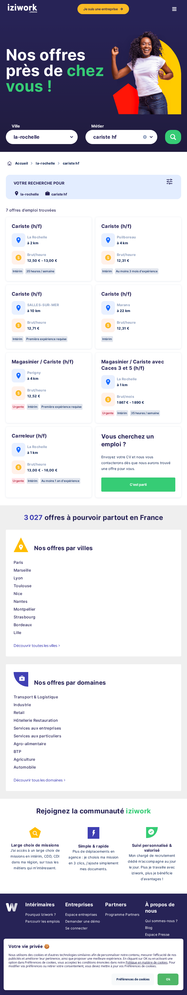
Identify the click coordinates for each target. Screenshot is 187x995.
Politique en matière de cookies (147, 962)
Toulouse (23, 585)
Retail (19, 712)
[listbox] (42, 137)
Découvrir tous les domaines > (40, 780)
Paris (18, 562)
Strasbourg (24, 617)
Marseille (22, 570)
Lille (17, 632)
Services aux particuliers (37, 735)
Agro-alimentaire (30, 743)
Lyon (18, 578)
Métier (97, 126)
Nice (18, 593)
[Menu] (174, 9)
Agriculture (24, 759)
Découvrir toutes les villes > (37, 645)
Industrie (22, 704)
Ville (16, 126)
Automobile (25, 767)
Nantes (21, 601)
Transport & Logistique (36, 696)
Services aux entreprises (37, 728)
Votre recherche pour (39, 183)
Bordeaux (23, 624)
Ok (168, 979)
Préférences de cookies (133, 979)
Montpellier (25, 609)
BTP (17, 751)
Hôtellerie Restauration (36, 720)
